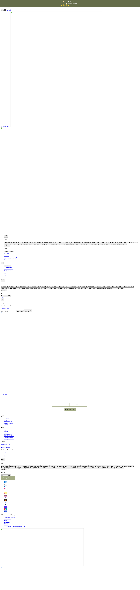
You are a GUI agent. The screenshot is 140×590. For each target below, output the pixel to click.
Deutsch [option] (6, 251)
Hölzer (5, 420)
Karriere (6, 424)
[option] (8, 242)
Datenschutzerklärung (9, 517)
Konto (2, 297)
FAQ (5, 430)
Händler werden (8, 434)
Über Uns (6, 418)
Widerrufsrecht (7, 519)
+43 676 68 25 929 (5, 444)
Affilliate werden (8, 423)
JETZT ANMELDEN (70, 410)
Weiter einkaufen (5, 308)
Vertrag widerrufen (9, 439)
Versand (6, 431)
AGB (5, 520)
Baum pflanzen (8, 421)
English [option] (11, 251)
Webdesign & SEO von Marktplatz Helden (15, 526)
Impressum (6, 522)
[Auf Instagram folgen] (5, 276)
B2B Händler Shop (9, 436)
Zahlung (6, 433)
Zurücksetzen (20, 311)
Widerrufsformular (8, 437)
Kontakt (6, 523)
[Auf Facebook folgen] (5, 274)
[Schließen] (2, 263)
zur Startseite (4, 394)
